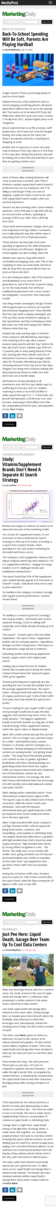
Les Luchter (11, 485)
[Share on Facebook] (5, 415)
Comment (9, 424)
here (23, 1035)
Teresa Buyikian (13, 950)
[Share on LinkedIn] (12, 415)
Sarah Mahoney (12, 49)
